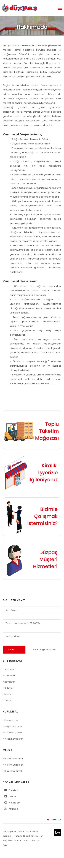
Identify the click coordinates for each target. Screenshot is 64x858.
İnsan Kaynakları (13, 738)
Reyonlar (9, 681)
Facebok (14, 790)
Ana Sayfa (10, 669)
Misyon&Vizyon (13, 726)
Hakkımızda (11, 720)
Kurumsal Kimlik (13, 771)
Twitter (12, 796)
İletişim (8, 700)
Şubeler (9, 688)
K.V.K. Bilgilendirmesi (45, 649)
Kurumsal (9, 675)
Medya (8, 694)
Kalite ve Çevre (13, 732)
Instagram (14, 802)
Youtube (13, 809)
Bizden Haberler (13, 758)
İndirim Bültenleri (13, 764)
